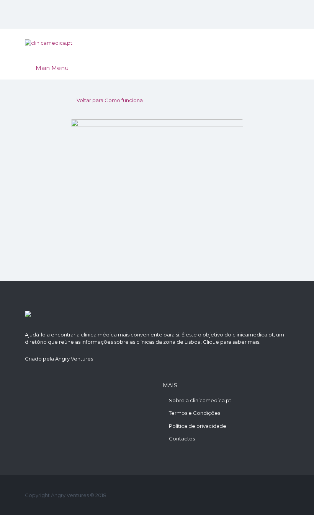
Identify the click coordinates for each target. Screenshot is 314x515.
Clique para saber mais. (231, 342)
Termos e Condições (194, 413)
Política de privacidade (197, 426)
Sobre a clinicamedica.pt (200, 400)
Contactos (182, 438)
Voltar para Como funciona (110, 100)
